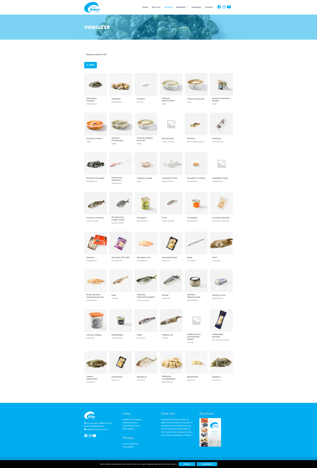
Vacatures (196, 7)
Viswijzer (168, 7)
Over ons (156, 7)
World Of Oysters (130, 423)
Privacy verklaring (130, 444)
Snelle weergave (96, 94)
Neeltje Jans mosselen (132, 420)
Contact (209, 7)
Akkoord (187, 464)
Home (145, 7)
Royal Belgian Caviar (131, 426)
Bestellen (180, 7)
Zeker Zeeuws (128, 429)
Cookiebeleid (128, 447)
